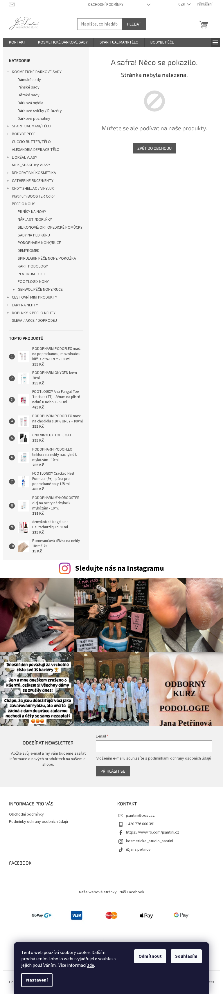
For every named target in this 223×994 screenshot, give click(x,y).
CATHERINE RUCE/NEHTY (32, 181)
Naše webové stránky (98, 892)
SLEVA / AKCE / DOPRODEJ (34, 320)
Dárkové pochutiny (34, 119)
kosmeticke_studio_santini (149, 841)
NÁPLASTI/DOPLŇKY (35, 220)
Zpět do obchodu (154, 148)
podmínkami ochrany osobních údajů (179, 758)
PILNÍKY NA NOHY (32, 212)
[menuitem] (17, 42)
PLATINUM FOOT (32, 274)
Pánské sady (28, 87)
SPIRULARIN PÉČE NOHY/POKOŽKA (47, 258)
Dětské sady (28, 95)
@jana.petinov (138, 849)
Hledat (134, 23)
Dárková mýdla (30, 103)
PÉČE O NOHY (23, 204)
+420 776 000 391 (140, 824)
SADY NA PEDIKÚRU (34, 235)
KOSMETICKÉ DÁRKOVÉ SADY (37, 72)
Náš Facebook (132, 892)
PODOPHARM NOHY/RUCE (39, 243)
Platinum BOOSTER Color (33, 196)
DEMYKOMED (28, 251)
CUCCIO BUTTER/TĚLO (31, 142)
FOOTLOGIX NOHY (33, 282)
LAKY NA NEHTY (25, 305)
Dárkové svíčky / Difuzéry (40, 111)
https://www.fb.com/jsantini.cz (152, 832)
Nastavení (37, 980)
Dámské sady (29, 80)
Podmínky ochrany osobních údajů (38, 822)
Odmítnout (150, 956)
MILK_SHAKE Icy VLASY (31, 165)
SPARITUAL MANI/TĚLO (31, 126)
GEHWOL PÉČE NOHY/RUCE (40, 289)
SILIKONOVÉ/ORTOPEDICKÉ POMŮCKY (50, 227)
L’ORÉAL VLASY (24, 157)
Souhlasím (186, 956)
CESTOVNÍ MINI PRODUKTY (34, 297)
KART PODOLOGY (33, 266)
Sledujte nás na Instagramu (119, 568)
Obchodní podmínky (105, 4)
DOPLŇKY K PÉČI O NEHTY (33, 313)
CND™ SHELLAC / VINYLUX (33, 188)
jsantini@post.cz (140, 815)
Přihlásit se (112, 771)
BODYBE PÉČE (23, 134)
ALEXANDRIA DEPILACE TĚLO (36, 150)
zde (90, 965)
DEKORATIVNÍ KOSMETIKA (34, 173)
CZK (182, 4)
